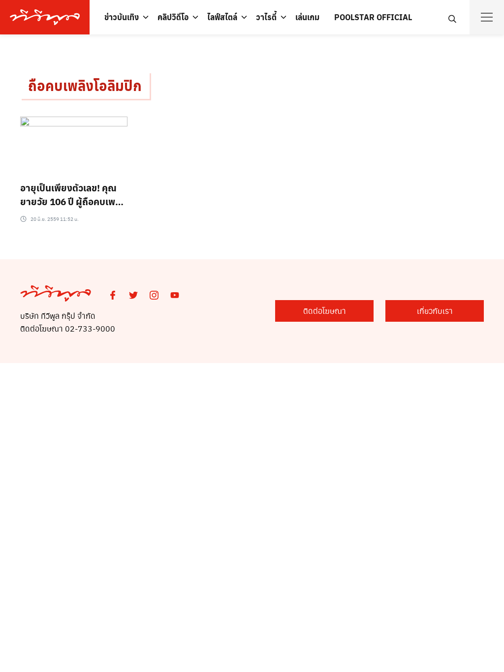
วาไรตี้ (266, 17)
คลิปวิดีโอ (173, 17)
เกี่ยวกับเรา (435, 310)
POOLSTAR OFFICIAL (373, 17)
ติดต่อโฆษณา (324, 310)
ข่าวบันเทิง (121, 17)
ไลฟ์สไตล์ (222, 17)
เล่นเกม (307, 17)
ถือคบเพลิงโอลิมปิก (85, 85)
